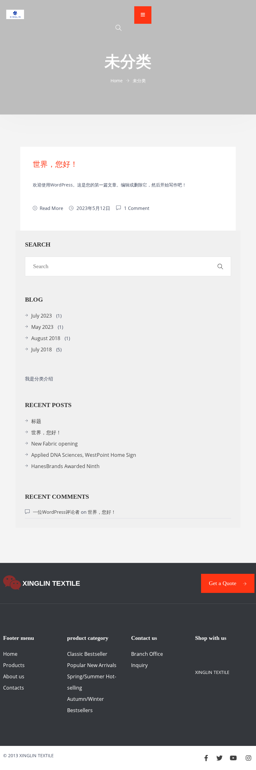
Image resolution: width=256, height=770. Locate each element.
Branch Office (147, 653)
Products (14, 665)
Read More (51, 208)
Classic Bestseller (87, 653)
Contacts (13, 687)
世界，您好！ (55, 164)
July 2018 (41, 349)
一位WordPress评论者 (56, 512)
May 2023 (42, 327)
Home (10, 653)
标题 (36, 421)
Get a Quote (222, 583)
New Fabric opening (54, 443)
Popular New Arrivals (91, 665)
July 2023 (41, 315)
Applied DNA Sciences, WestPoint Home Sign (83, 454)
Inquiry (139, 665)
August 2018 (45, 338)
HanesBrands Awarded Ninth (65, 466)
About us (13, 676)
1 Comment (136, 208)
